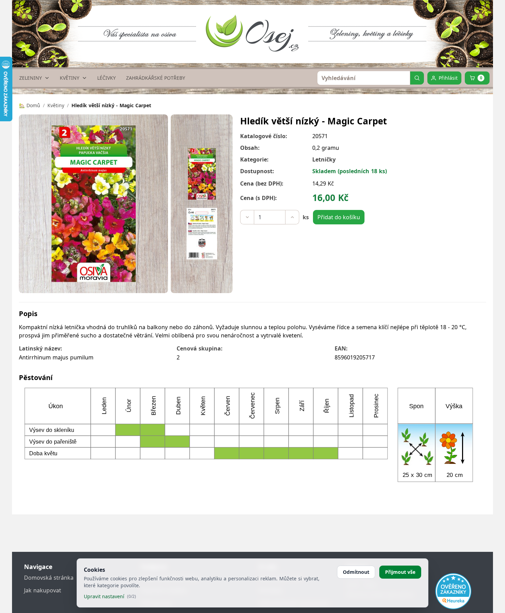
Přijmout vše (400, 572)
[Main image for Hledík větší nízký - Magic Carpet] (201, 174)
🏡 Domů (29, 105)
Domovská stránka (49, 577)
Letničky (324, 159)
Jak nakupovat (42, 590)
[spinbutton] (269, 217)
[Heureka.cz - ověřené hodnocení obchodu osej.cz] (453, 591)
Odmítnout (356, 572)
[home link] (255, 26)
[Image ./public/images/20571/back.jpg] (201, 233)
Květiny (55, 105)
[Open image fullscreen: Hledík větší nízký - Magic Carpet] (93, 203)
